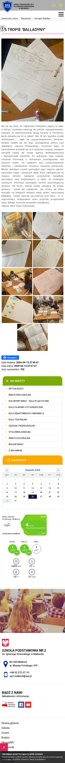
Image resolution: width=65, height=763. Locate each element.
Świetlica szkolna (19, 438)
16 (7, 492)
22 (58, 492)
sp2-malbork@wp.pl (54, 5)
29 (58, 497)
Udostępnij (12, 358)
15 (58, 488)
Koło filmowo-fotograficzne (26, 407)
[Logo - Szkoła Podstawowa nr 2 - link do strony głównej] (18, 6)
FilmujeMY (7, 742)
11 (24, 488)
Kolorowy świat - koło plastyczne (29, 401)
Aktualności (25, 18)
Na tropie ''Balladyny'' (23, 29)
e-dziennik (7, 747)
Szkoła (5, 727)
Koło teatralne (18, 419)
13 (41, 488)
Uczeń (5, 732)
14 (50, 488)
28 (50, 497)
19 (33, 492)
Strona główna (10, 723)
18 (24, 492)
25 (24, 497)
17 (16, 492)
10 (16, 488)
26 (33, 497)
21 (50, 492)
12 (33, 488)
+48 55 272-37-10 (60, 5)
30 (7, 501)
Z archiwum (15, 450)
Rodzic (5, 737)
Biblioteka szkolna (20, 395)
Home (15, 18)
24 (16, 497)
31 (16, 501)
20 (41, 492)
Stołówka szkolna (20, 432)
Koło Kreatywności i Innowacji (26, 413)
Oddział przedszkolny (22, 426)
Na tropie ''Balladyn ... (42, 18)
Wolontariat (16, 444)
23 (7, 497)
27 (41, 497)
